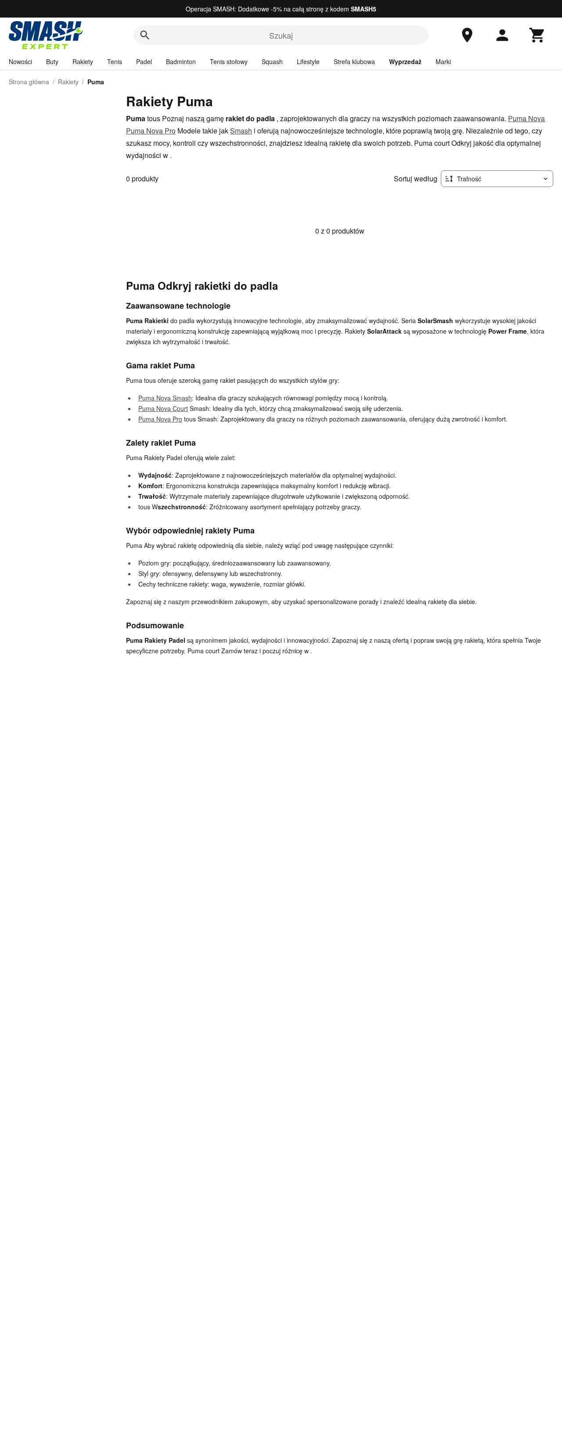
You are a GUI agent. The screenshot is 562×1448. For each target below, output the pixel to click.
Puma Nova (526, 118)
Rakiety (82, 61)
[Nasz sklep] (467, 35)
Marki (443, 61)
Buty (52, 61)
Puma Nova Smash (165, 397)
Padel (144, 61)
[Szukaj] (145, 35)
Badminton (181, 61)
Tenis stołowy (229, 61)
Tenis (114, 61)
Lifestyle (308, 61)
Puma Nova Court (163, 408)
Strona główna (29, 81)
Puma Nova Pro (151, 131)
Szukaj (281, 35)
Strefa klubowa (354, 61)
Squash (272, 61)
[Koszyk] (537, 35)
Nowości (20, 61)
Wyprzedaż (405, 61)
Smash (241, 131)
